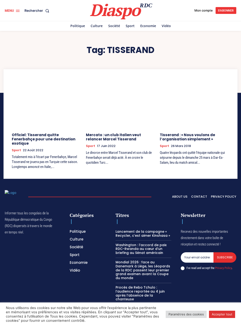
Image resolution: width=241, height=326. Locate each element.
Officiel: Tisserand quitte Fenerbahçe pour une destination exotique (43, 139)
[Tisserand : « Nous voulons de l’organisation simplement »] (194, 104)
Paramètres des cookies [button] (186, 314)
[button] (37, 11)
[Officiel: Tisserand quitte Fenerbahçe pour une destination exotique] (46, 104)
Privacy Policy (223, 268)
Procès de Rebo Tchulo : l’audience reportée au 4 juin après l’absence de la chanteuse (140, 293)
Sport (16, 150)
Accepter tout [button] (222, 314)
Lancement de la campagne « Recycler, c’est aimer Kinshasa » (143, 233)
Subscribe (225, 257)
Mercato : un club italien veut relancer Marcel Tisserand (113, 137)
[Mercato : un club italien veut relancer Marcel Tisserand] (120, 104)
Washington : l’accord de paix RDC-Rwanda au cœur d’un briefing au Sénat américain (141, 249)
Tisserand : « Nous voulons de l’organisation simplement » (187, 137)
